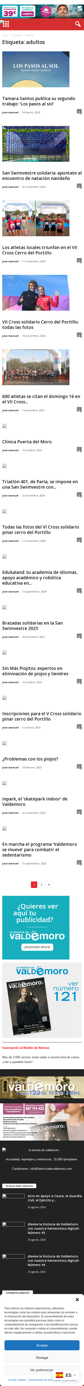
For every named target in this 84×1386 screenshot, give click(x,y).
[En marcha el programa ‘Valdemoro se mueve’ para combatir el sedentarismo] (4, 830)
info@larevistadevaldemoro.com (51, 1168)
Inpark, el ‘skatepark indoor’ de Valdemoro (34, 801)
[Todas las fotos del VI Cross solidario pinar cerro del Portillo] (4, 513)
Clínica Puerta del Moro (27, 442)
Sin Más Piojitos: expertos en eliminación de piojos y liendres (35, 671)
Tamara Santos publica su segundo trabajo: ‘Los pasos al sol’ (38, 101)
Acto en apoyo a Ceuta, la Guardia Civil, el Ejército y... (55, 1198)
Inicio (5, 35)
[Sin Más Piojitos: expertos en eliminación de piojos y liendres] (4, 654)
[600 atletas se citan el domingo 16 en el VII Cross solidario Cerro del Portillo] (35, 367)
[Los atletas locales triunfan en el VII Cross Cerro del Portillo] (35, 218)
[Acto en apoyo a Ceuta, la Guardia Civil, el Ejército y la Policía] (13, 1202)
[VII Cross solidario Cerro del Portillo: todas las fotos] (35, 292)
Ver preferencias (42, 1370)
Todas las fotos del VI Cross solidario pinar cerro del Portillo (40, 529)
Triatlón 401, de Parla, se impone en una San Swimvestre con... (40, 484)
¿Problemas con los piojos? (30, 759)
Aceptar (42, 1345)
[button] (77, 1299)
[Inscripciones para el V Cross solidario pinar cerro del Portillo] (4, 699)
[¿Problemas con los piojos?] (4, 745)
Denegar (42, 1358)
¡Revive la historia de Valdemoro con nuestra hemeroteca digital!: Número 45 (54, 1228)
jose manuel (10, 112)
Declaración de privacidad (44, 1380)
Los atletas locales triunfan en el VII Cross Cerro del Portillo (39, 250)
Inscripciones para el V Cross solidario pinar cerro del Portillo (41, 716)
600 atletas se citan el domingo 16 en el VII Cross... (41, 399)
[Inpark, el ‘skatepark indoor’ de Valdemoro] (4, 785)
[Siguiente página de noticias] (49, 884)
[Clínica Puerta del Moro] (4, 427)
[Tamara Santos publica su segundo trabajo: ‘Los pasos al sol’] (35, 69)
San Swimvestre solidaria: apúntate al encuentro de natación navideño (42, 175)
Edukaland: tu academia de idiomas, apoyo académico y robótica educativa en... (40, 577)
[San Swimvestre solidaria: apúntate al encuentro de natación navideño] (35, 144)
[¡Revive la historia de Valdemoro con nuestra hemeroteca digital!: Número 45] (13, 1230)
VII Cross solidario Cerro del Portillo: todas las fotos (40, 324)
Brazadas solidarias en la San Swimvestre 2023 (32, 625)
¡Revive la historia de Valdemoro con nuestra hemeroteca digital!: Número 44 (54, 1260)
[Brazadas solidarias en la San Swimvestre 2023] (4, 609)
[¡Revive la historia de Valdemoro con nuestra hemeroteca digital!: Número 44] (13, 1262)
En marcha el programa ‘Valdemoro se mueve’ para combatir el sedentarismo (39, 849)
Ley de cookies (17, 1380)
